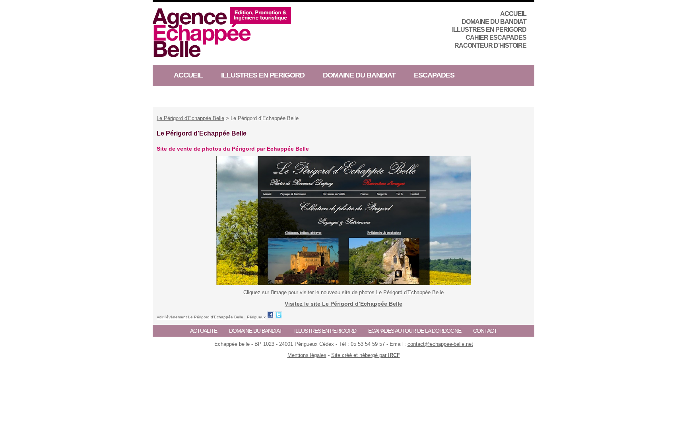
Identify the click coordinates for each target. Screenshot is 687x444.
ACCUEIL (513, 13)
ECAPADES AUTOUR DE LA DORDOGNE (414, 331)
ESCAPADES (434, 75)
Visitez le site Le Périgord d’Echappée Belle (343, 304)
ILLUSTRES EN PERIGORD (489, 29)
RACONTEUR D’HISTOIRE (490, 45)
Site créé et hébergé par (365, 355)
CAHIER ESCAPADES (496, 37)
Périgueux (256, 317)
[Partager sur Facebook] (270, 314)
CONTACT (485, 331)
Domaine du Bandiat (494, 21)
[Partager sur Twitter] (278, 314)
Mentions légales (306, 355)
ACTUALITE (203, 331)
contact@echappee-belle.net (440, 344)
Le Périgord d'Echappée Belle (190, 118)
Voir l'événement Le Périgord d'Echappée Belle (200, 317)
